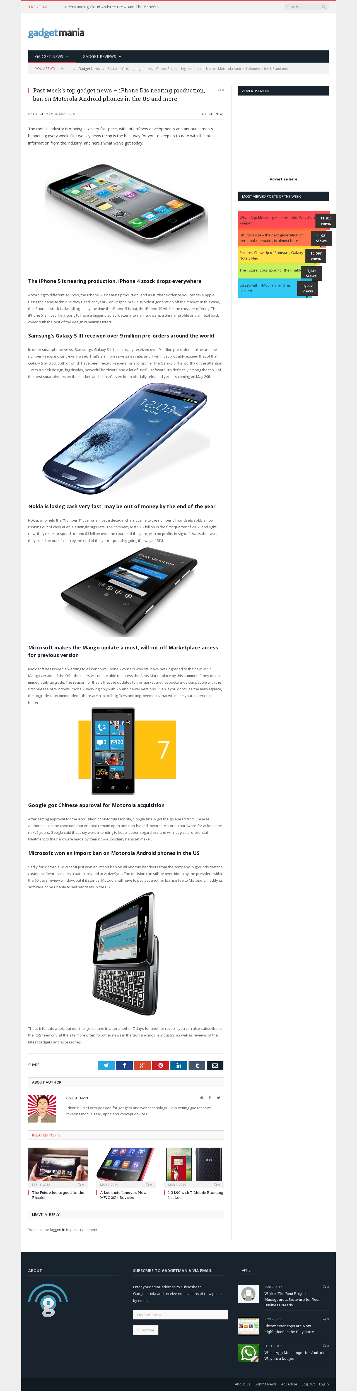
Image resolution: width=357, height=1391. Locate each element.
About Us (242, 1384)
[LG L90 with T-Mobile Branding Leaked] (194, 1167)
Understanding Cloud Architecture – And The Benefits (110, 6)
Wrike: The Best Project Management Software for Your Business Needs (292, 1299)
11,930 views (325, 221)
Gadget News (49, 56)
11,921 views (321, 238)
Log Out (308, 1384)
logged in (57, 1229)
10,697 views (315, 256)
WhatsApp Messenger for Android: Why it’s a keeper (277, 220)
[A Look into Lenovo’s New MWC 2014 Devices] (126, 1167)
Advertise (289, 1384)
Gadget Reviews (99, 56)
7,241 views (311, 273)
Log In (324, 1384)
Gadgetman (43, 114)
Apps (246, 1270)
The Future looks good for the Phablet (271, 270)
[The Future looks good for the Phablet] (58, 1167)
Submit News (266, 1384)
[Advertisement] (227, 32)
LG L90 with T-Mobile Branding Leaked (265, 288)
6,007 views (308, 288)
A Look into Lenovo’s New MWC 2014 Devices (123, 1195)
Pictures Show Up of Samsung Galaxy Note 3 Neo (271, 255)
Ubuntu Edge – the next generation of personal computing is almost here (271, 238)
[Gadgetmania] (56, 32)
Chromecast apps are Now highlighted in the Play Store (289, 1328)
